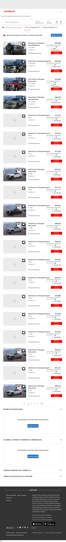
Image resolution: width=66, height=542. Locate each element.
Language (11, 528)
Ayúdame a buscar (56, 35)
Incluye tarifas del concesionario (53, 45)
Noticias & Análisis (11, 495)
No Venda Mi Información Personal (15, 535)
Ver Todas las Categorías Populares (42, 520)
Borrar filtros (27, 30)
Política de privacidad (21, 533)
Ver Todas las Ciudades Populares (42, 515)
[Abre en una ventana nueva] (37, 524)
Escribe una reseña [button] (33, 426)
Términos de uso (10, 533)
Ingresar (34, 528)
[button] (57, 22)
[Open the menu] (60, 11)
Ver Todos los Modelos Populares (42, 517)
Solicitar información (56, 52)
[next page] (41, 403)
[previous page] (24, 403)
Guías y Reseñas (21, 495)
